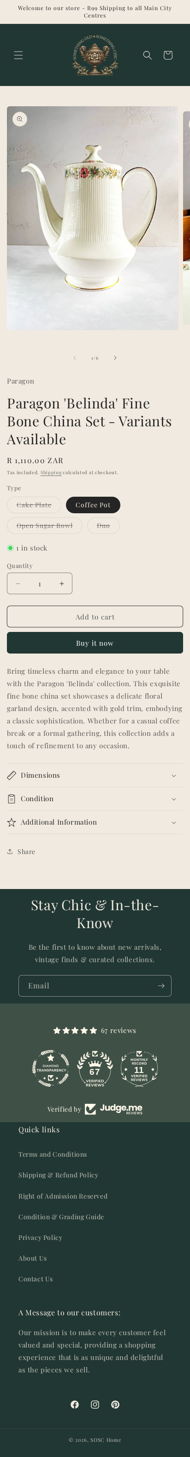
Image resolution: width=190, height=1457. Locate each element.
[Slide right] (115, 358)
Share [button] (27, 851)
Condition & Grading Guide (61, 1216)
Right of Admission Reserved (62, 1196)
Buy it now (95, 643)
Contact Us (35, 1278)
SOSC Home (105, 1439)
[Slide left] (75, 358)
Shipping (51, 472)
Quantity (20, 565)
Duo (108, 527)
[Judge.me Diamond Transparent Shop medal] (54, 1068)
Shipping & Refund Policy (58, 1174)
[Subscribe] (161, 986)
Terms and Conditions (52, 1154)
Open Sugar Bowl (50, 527)
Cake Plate (39, 506)
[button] (18, 55)
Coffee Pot (93, 504)
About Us (32, 1258)
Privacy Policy (40, 1237)
